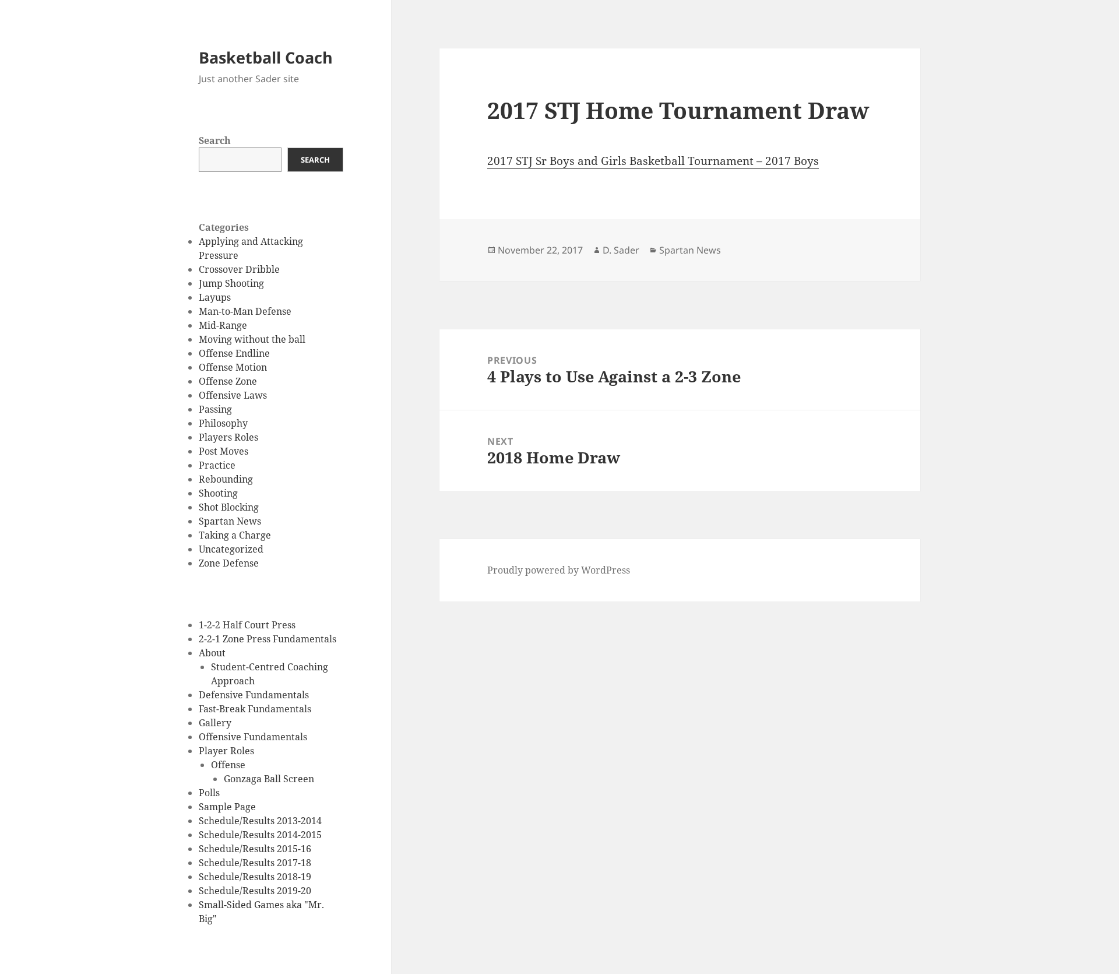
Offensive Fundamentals (253, 736)
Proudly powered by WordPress (558, 570)
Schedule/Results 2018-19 (255, 876)
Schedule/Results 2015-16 (255, 848)
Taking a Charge (235, 535)
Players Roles (228, 437)
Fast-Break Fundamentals (255, 708)
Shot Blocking (229, 507)
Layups (215, 297)
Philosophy (223, 423)
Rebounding (226, 479)
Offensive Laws (233, 395)
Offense (228, 764)
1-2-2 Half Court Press (247, 624)
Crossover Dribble (239, 269)
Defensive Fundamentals (254, 694)
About (212, 652)
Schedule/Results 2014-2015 (260, 834)
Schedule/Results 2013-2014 (260, 820)
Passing (215, 409)
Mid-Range (223, 325)
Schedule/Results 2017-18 (255, 862)
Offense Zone (228, 381)
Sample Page (227, 806)
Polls (209, 792)
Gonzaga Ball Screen (269, 778)
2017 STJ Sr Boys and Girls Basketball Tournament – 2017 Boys (653, 160)
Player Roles (226, 750)
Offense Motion (233, 367)
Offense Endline (234, 353)
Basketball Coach (266, 57)
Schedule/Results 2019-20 (255, 890)
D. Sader (621, 250)
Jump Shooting (231, 283)
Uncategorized (231, 549)
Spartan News (230, 521)
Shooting (218, 493)
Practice (217, 465)
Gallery (215, 722)
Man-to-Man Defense (245, 311)
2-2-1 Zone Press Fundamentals (267, 638)
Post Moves (223, 451)
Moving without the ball (252, 339)
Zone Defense (229, 563)
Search (215, 140)
